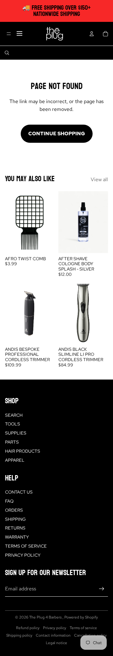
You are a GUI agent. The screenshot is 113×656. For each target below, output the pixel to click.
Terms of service (83, 627)
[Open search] (7, 53)
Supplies (15, 433)
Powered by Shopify (81, 617)
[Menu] (9, 33)
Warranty (17, 537)
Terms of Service (26, 546)
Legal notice (56, 642)
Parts (12, 442)
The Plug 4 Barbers (45, 617)
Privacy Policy (22, 555)
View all (99, 179)
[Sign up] (101, 589)
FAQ (9, 501)
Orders (14, 510)
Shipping (15, 519)
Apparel (14, 460)
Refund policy (28, 627)
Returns (15, 528)
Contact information (53, 635)
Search (14, 415)
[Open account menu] (92, 34)
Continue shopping (56, 133)
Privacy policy (54, 627)
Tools (12, 424)
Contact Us (19, 492)
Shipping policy (19, 635)
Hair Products (22, 451)
